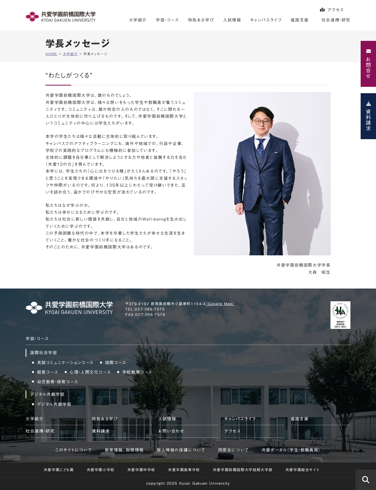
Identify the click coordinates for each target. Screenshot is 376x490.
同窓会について (233, 450)
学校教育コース (137, 372)
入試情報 (232, 20)
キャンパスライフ (266, 20)
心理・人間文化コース (90, 372)
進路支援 (299, 20)
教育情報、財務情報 (124, 450)
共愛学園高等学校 (184, 470)
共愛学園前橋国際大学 (60, 16)
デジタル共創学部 (54, 404)
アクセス (336, 10)
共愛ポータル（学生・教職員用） (291, 450)
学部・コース (167, 20)
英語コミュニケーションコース (65, 363)
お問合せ (368, 68)
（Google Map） (220, 304)
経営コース (47, 372)
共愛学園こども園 (59, 470)
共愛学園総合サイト (302, 470)
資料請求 (368, 120)
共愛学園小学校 (101, 470)
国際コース (115, 363)
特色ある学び (201, 20)
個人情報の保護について (181, 450)
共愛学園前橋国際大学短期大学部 (243, 470)
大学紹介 (138, 20)
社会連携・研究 (336, 20)
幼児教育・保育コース (57, 382)
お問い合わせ (171, 431)
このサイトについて (73, 450)
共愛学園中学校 (141, 470)
